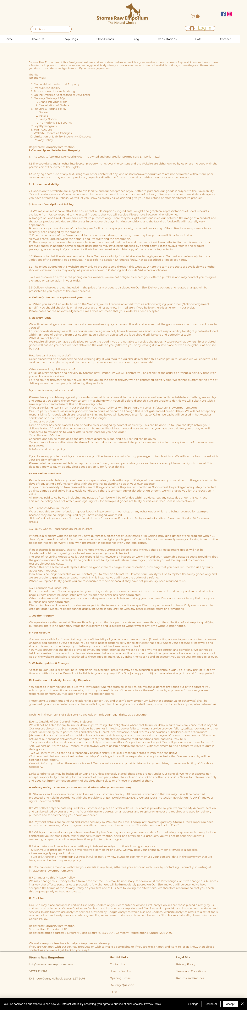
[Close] (242, 1004)
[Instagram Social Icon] (229, 14)
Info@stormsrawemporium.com (175, 407)
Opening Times (120, 978)
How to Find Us (120, 971)
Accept (230, 1004)
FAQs (113, 992)
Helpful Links (119, 957)
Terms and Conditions (191, 971)
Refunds (198, 978)
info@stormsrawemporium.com (51, 870)
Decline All (211, 1004)
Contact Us (117, 964)
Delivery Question (122, 985)
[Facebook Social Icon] (223, 14)
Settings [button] (193, 1004)
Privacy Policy (185, 964)
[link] (195, 16)
